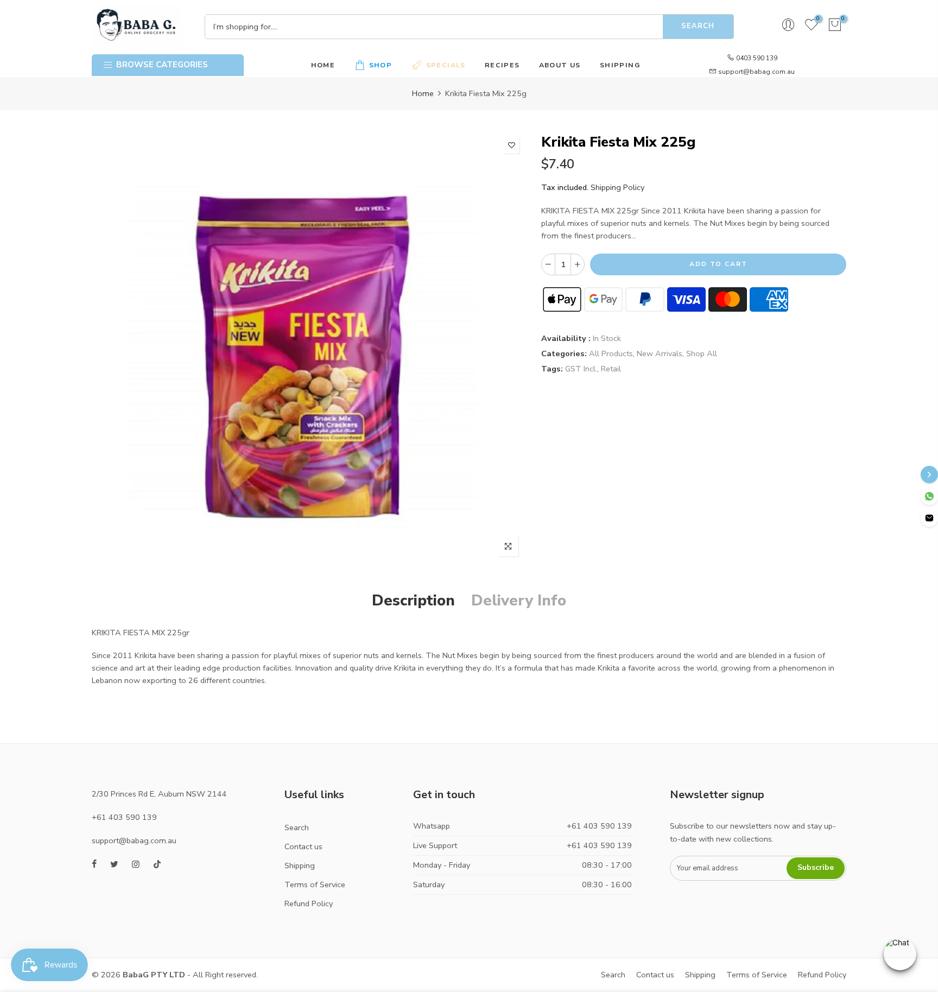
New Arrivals (659, 353)
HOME (323, 64)
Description (413, 600)
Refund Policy (308, 903)
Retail (611, 368)
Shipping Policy (617, 187)
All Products (611, 353)
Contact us (303, 846)
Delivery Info (518, 600)
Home (423, 93)
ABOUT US (560, 64)
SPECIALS (446, 64)
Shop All (701, 353)
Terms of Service (314, 884)
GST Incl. (581, 368)
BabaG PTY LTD (154, 974)
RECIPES (502, 64)
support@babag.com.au (756, 71)
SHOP (380, 64)
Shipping (299, 865)
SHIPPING (620, 64)
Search (697, 26)
